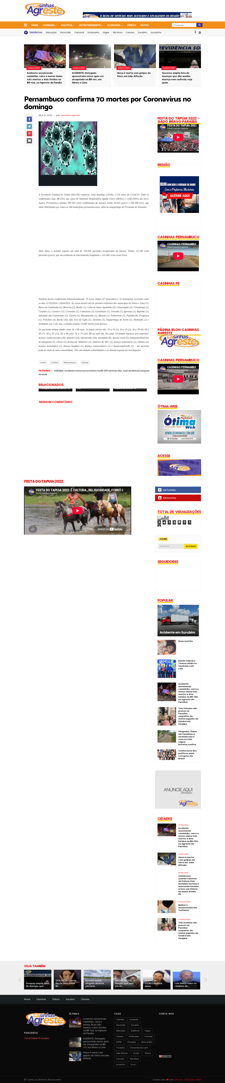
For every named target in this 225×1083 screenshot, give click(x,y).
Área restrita (185, 641)
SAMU (119, 1042)
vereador (131, 1042)
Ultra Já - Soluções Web (187, 1080)
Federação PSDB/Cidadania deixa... (153, 983)
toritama (120, 1048)
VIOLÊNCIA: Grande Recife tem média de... (66, 983)
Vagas (106, 32)
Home (34, 25)
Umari (133, 1064)
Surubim (142, 32)
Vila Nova (117, 32)
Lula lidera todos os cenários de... (186, 984)
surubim (135, 1025)
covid (43, 362)
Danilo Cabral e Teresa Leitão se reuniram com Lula (187, 664)
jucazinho (120, 1064)
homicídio (121, 1025)
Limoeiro (120, 1059)
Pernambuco (70, 362)
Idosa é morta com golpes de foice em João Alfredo (134, 74)
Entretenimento (90, 25)
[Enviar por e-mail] (29, 140)
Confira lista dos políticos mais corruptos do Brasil (187, 754)
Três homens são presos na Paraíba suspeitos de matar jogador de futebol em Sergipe (188, 716)
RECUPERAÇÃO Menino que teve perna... (124, 983)
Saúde (85, 362)
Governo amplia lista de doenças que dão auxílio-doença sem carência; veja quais (177, 78)
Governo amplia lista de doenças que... (37, 984)
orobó (136, 1053)
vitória (148, 1053)
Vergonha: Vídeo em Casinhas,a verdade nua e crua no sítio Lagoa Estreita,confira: (187, 738)
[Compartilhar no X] (29, 126)
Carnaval (79, 32)
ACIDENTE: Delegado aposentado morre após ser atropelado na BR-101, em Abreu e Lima (88, 78)
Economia (113, 25)
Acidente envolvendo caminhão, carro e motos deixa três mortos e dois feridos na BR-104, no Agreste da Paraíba (44, 78)
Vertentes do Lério (139, 1048)
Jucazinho (155, 32)
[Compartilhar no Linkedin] (42, 182)
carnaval (148, 1036)
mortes (54, 362)
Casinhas (49, 25)
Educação (51, 32)
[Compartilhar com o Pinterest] (29, 133)
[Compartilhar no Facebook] (29, 119)
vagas (147, 1031)
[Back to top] (217, 1075)
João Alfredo (122, 1053)
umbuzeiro (134, 1036)
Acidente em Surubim (177, 632)
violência (135, 1031)
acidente (134, 1019)
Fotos (145, 25)
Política (66, 25)
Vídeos (131, 25)
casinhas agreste (70, 115)
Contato (85, 999)
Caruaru (130, 32)
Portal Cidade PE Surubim (36, 1038)
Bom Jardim (146, 1042)
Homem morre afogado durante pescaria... (94, 983)
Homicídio (65, 32)
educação (120, 1031)
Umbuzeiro (93, 32)
